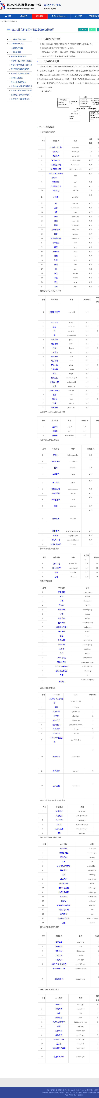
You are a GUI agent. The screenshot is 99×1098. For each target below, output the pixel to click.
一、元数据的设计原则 (17, 39)
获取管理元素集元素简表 (20, 69)
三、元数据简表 (15, 52)
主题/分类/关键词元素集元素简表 (20, 65)
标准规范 (23, 16)
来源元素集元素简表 (18, 56)
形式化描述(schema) (59, 16)
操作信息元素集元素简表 (20, 73)
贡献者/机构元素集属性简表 (20, 90)
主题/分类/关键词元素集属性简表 (20, 86)
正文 (92, 30)
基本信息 (83, 30)
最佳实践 (39, 16)
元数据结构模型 (17, 48)
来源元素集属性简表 (18, 82)
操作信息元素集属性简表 (20, 95)
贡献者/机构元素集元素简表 (20, 61)
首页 (9, 16)
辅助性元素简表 (17, 78)
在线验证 (78, 16)
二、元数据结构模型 (16, 44)
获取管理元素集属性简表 (20, 99)
